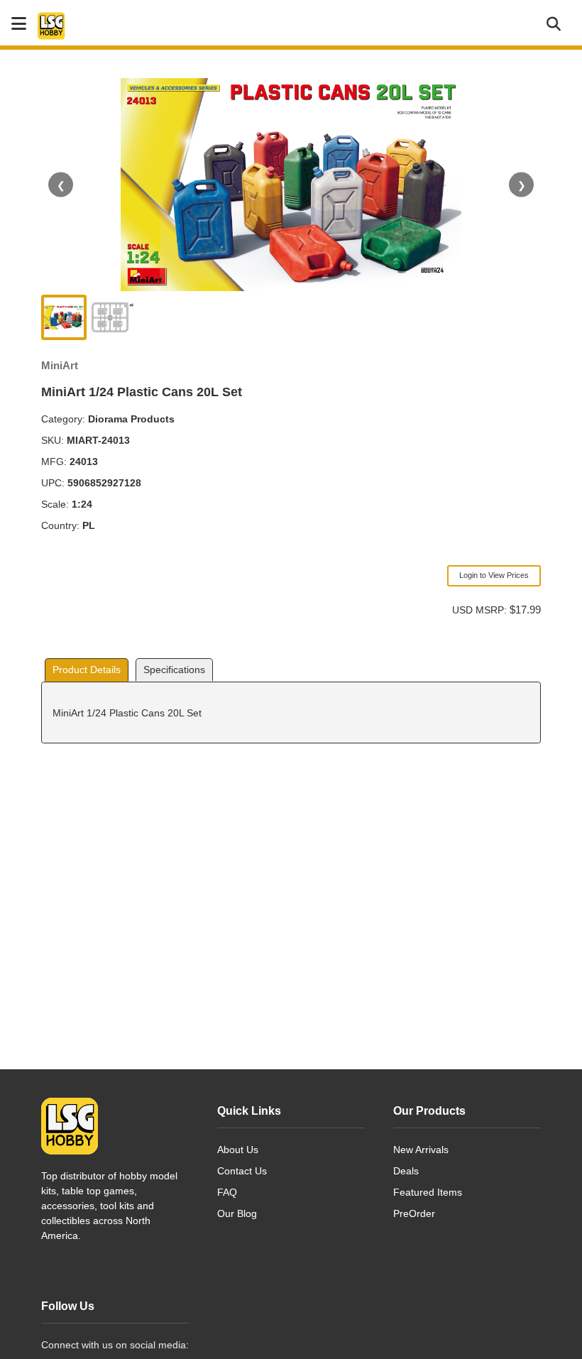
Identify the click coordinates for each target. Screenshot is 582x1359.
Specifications (174, 669)
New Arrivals (421, 1149)
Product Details (87, 669)
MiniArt (59, 365)
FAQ (227, 1192)
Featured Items (427, 1192)
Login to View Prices (494, 575)
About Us (237, 1149)
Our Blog (237, 1213)
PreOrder (414, 1213)
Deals (406, 1171)
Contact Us (242, 1171)
